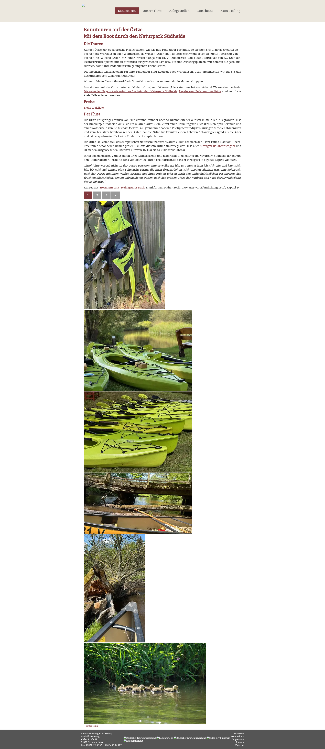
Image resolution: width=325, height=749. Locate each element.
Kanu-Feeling (230, 11)
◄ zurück (88, 726)
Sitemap (240, 742)
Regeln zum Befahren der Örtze (200, 91)
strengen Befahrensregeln (217, 146)
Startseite (239, 733)
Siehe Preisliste (94, 107)
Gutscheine (205, 11)
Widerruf (239, 745)
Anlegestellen (179, 11)
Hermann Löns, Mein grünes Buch (122, 187)
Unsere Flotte (152, 11)
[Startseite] (89, 12)
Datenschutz (237, 736)
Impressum (238, 739)
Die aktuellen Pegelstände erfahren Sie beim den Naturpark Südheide (130, 91)
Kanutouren (127, 11)
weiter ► (96, 726)
